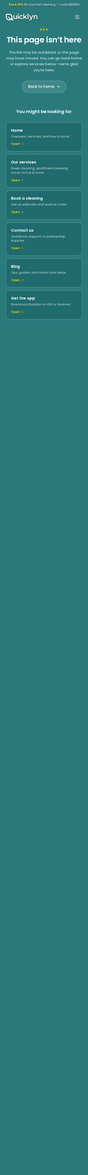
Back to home (41, 86)
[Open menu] (77, 17)
